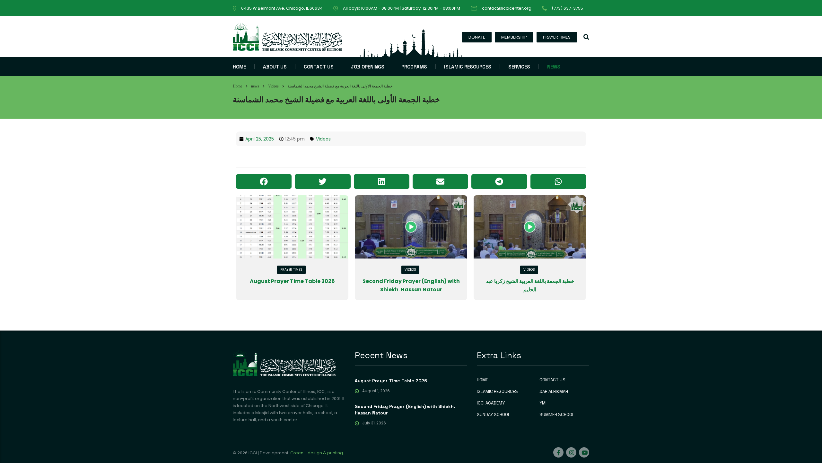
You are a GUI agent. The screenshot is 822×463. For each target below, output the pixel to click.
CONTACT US (319, 66)
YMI (543, 403)
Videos (323, 139)
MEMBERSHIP (514, 37)
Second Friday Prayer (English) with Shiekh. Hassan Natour (405, 410)
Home (237, 86)
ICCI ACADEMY (491, 403)
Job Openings (367, 66)
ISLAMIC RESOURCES (467, 66)
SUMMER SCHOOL (556, 414)
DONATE (476, 37)
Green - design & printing (316, 453)
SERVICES (519, 66)
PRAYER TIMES (557, 37)
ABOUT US (275, 66)
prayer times (291, 269)
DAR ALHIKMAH (553, 391)
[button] (264, 181)
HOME (239, 66)
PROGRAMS (414, 66)
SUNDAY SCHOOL (493, 414)
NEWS (553, 66)
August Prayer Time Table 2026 (292, 281)
